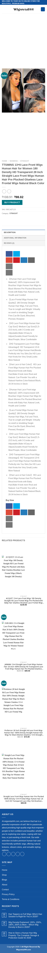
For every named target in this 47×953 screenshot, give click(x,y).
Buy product (12, 202)
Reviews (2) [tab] (9, 243)
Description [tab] (9, 232)
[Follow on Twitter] (13, 854)
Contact (5, 889)
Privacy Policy (8, 894)
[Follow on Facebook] (4, 854)
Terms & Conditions (10, 899)
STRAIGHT (24, 161)
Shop (4, 875)
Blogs (4, 880)
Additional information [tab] (15, 238)
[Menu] (3, 9)
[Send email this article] (31, 260)
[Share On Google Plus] (9, 260)
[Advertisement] (23, 43)
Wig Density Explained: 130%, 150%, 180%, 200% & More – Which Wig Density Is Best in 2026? (24, 924)
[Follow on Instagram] (9, 854)
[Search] (43, 9)
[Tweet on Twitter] (16, 254)
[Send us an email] (18, 854)
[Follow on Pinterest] (22, 854)
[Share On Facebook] (9, 254)
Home (4, 161)
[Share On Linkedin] (24, 260)
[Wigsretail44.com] (23, 9)
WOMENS (14, 161)
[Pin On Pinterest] (16, 260)
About (4, 885)
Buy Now (10, 500)
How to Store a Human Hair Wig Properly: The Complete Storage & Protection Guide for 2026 (23, 935)
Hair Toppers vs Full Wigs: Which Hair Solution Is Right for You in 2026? (25, 915)
